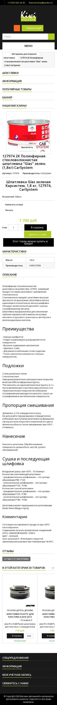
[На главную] (6, 54)
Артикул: (7, 173)
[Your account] (17, 28)
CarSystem (46, 173)
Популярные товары (17, 89)
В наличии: (8, 196)
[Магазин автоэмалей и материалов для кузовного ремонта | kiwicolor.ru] (28, 13)
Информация (12, 81)
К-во (4, 227)
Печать (9, 210)
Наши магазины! (14, 105)
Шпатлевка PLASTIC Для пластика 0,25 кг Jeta (20, 615)
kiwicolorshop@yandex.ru (40, 2)
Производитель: (31, 173)
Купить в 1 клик (37, 234)
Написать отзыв (14, 204)
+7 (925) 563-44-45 (16, 2)
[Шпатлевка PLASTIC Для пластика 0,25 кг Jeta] (20, 591)
